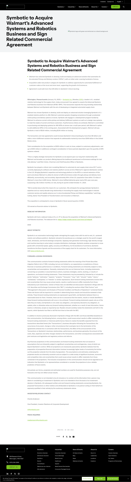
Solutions (40, 449)
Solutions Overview (42, 453)
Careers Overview (113, 453)
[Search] (124, 7)
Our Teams (111, 458)
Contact (115, 6)
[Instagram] (19, 474)
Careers (111, 449)
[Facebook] (11, 474)
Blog (74, 455)
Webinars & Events (78, 461)
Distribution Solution (43, 455)
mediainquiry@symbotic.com (37, 420)
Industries (58, 449)
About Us (94, 449)
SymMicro (40, 458)
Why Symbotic (41, 469)
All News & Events (78, 453)
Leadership (94, 455)
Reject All (99, 478)
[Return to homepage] (19, 450)
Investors (103, 1)
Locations (93, 458)
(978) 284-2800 (14, 462)
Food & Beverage (59, 455)
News (74, 458)
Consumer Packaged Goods (62, 469)
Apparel (57, 463)
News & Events (78, 449)
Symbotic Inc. (67, 99)
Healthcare (58, 461)
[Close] (128, 479)
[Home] (15, 6)
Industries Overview (60, 453)
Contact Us (110, 1)
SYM (80, 99)
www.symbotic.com (37, 251)
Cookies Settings (87, 478)
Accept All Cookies (113, 478)
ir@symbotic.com (33, 409)
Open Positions (112, 455)
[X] (15, 474)
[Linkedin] (7, 474)
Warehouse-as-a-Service (43, 466)
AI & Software (40, 463)
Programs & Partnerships (115, 461)
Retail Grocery (59, 458)
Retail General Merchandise (62, 466)
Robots (39, 461)
